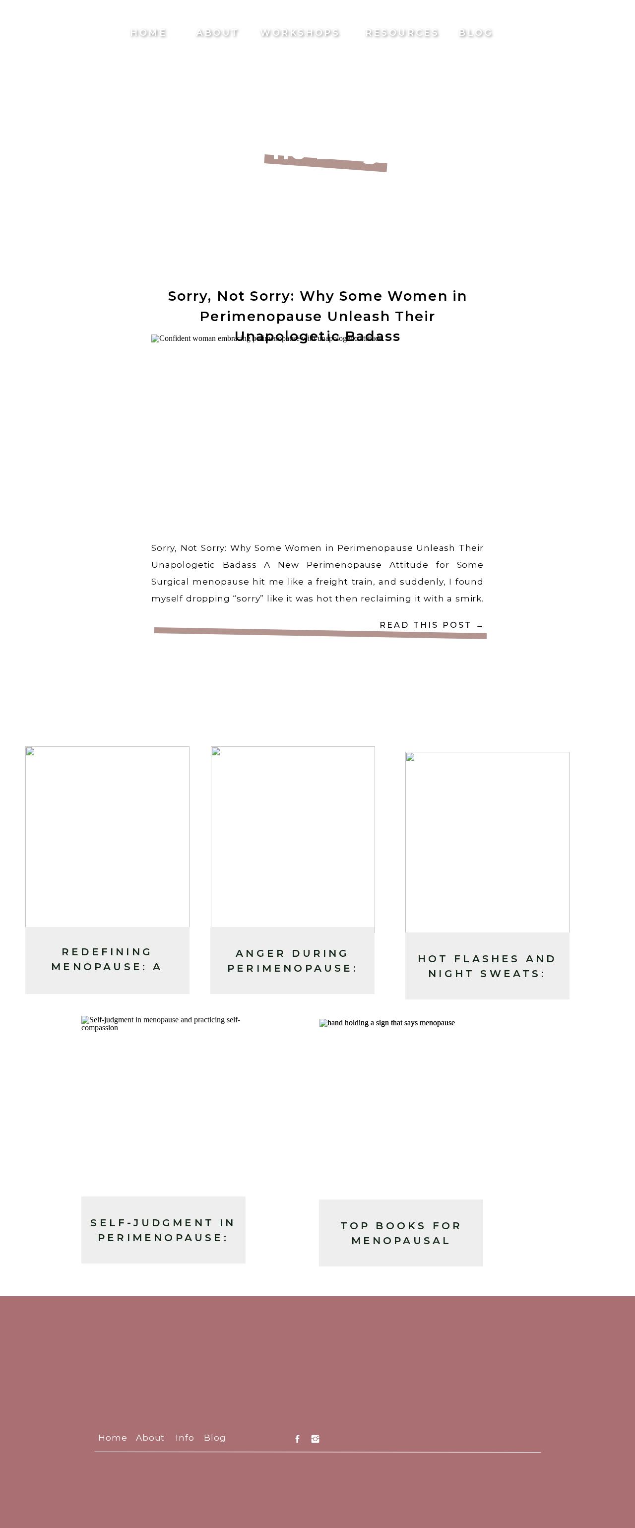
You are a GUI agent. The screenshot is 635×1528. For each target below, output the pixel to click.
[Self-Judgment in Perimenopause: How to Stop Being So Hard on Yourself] (163, 1109)
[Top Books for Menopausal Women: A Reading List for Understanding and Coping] (401, 1112)
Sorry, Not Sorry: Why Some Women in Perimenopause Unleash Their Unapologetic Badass (318, 316)
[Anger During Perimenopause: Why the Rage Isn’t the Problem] (293, 839)
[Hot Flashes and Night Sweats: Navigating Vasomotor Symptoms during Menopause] (487, 845)
